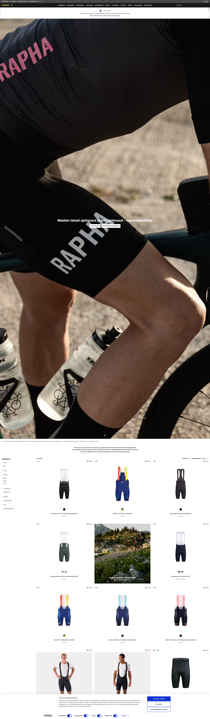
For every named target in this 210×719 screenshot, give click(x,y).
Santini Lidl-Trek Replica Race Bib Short (64, 640)
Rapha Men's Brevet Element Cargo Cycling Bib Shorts (64, 576)
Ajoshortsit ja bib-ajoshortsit (22, 441)
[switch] (86, 715)
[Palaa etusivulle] (2, 441)
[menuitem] (61, 5)
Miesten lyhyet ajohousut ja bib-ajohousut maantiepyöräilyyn (81, 441)
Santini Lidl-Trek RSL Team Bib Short (122, 513)
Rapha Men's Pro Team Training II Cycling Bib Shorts (64, 513)
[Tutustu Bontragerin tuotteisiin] (22, 1)
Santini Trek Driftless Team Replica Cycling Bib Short (122, 640)
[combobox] (192, 5)
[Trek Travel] (35, 1)
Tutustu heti (95, 226)
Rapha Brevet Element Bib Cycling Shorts (180, 513)
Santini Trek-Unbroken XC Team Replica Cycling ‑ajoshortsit (180, 640)
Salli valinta (159, 704)
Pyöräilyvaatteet (8, 441)
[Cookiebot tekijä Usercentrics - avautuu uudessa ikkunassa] (48, 716)
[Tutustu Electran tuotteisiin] (13, 1)
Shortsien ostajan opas (110, 226)
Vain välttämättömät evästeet (159, 709)
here (119, 15)
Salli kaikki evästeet (159, 698)
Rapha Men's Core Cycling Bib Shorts (180, 576)
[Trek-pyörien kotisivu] (5, 1)
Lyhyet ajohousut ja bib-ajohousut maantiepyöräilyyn (47, 441)
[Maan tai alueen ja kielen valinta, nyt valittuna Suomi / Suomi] (204, 1)
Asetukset (124, 715)
